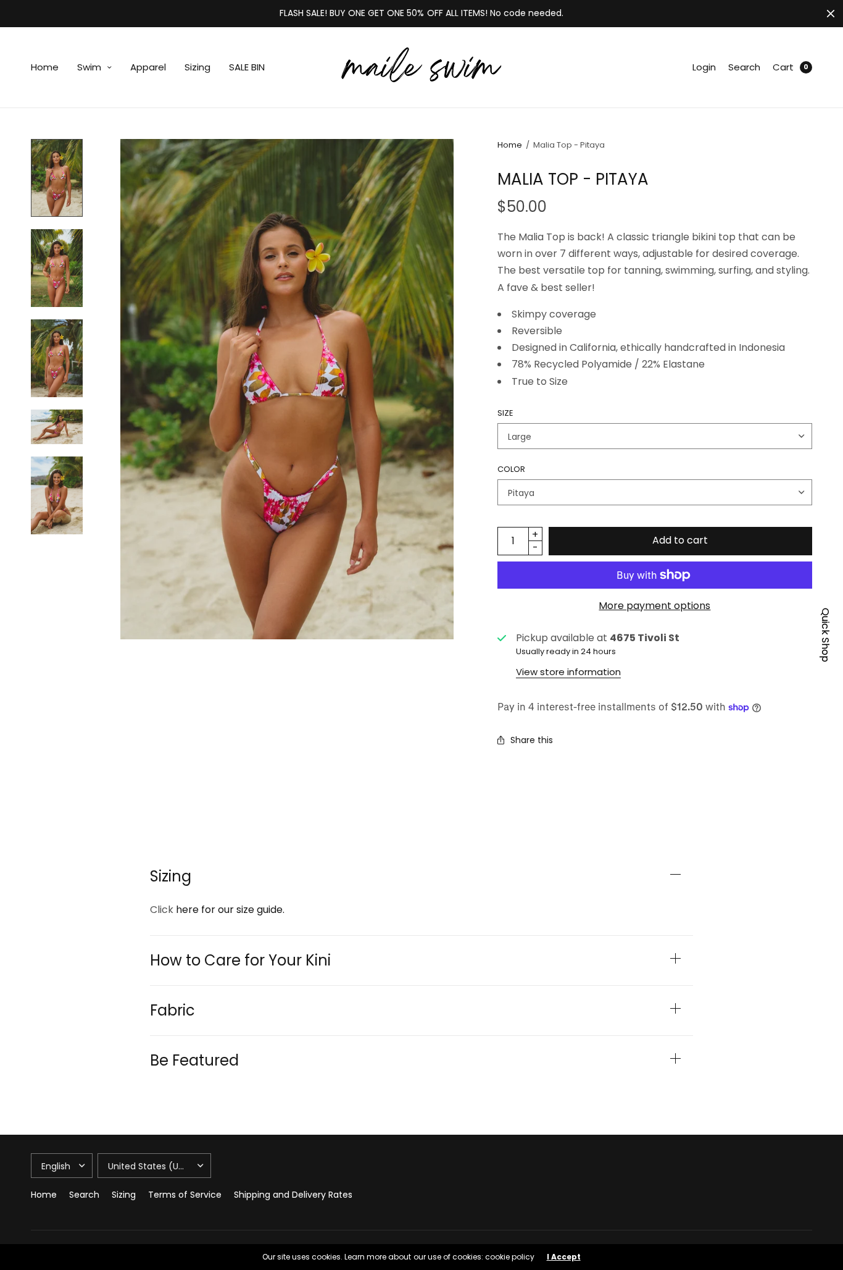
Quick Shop (825, 635)
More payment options (654, 606)
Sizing (197, 67)
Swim (89, 67)
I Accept (564, 1257)
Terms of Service (185, 1194)
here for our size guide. (230, 909)
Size (505, 413)
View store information (568, 671)
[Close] (830, 13)
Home (45, 67)
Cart (783, 67)
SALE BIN (247, 67)
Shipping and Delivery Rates (293, 1194)
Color (511, 469)
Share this (531, 740)
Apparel (148, 67)
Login (704, 67)
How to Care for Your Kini (240, 960)
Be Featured (194, 1060)
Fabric (172, 1010)
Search (744, 67)
